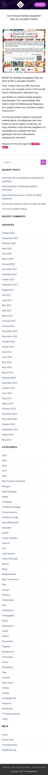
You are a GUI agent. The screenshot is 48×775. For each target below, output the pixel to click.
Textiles (5, 688)
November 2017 (9, 274)
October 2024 (8, 233)
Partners (6, 595)
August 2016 (8, 347)
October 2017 (8, 279)
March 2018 (7, 259)
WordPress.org (9, 750)
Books (5, 497)
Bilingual (6, 486)
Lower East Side (10, 559)
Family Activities (9, 538)
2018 (4, 476)
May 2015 (6, 398)
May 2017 (6, 305)
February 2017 (9, 321)
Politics (5, 636)
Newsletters (39, 767)
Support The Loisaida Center (17, 767)
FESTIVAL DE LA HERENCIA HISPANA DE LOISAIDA (23, 180)
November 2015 (9, 383)
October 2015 (8, 388)
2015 (4, 460)
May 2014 (6, 440)
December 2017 (9, 269)
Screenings (7, 657)
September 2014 (10, 429)
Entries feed (7, 740)
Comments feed (9, 745)
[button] (4, 5)
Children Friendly (10, 517)
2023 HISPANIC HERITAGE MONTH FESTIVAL (19, 188)
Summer (6, 677)
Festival (5, 543)
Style (4, 672)
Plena (5, 621)
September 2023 (10, 238)
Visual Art (6, 703)
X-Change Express (11, 714)
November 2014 (9, 419)
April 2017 (7, 310)
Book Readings (9, 491)
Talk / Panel (7, 683)
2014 (4, 455)
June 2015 (7, 393)
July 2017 (6, 295)
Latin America (8, 553)
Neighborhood (9, 574)
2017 (4, 471)
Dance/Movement (10, 522)
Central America (9, 512)
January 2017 (8, 326)
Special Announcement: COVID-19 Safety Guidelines (21, 197)
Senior (5, 662)
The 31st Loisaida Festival (14, 209)
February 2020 (9, 243)
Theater (5, 693)
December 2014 (9, 414)
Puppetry (6, 646)
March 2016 (7, 372)
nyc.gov (5, 590)
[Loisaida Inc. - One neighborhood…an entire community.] (20, 4)
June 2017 (7, 300)
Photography (8, 615)
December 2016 (9, 331)
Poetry (5, 631)
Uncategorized (9, 698)
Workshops (7, 709)
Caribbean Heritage (11, 507)
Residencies (8, 652)
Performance (8, 610)
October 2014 (8, 424)
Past (4, 605)
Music (5, 569)
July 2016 (6, 352)
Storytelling (7, 667)
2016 (4, 466)
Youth (4, 719)
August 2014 (8, 434)
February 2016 (9, 378)
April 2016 (7, 367)
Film (4, 548)
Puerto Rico (7, 641)
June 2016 (7, 357)
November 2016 (9, 336)
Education (7, 528)
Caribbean (7, 502)
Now (4, 584)
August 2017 (8, 290)
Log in (5, 734)
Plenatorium (7, 626)
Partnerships (8, 600)
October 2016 (8, 342)
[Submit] (43, 162)
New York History (10, 579)
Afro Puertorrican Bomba (13, 481)
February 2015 (9, 409)
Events (5, 533)
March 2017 (7, 316)
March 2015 (7, 403)
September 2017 (10, 285)
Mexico (5, 564)
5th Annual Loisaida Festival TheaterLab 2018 (24, 204)
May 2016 (6, 362)
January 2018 (8, 264)
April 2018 (7, 254)
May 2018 (6, 248)
